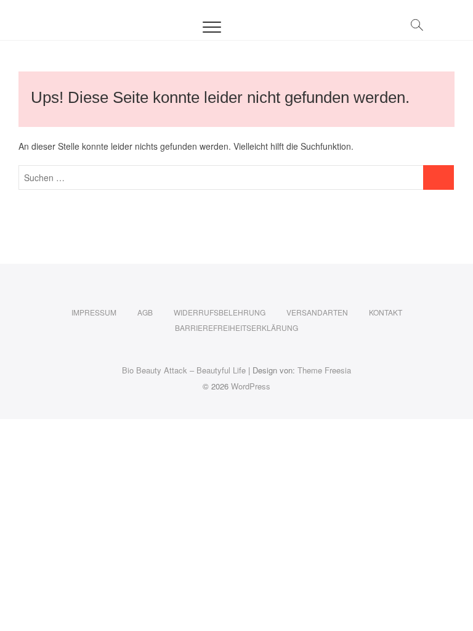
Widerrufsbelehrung (219, 312)
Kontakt (385, 312)
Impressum (93, 312)
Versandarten (317, 312)
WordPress (250, 386)
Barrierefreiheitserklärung (236, 327)
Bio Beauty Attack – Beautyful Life (184, 370)
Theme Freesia (324, 370)
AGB (145, 312)
